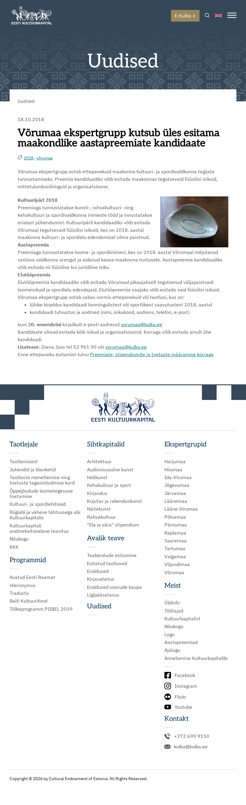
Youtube (183, 707)
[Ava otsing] (207, 16)
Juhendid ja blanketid (33, 469)
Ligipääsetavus (103, 595)
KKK (14, 547)
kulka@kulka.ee (191, 747)
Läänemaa (175, 501)
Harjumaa (175, 461)
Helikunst (97, 477)
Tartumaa (174, 548)
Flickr (180, 697)
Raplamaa (175, 532)
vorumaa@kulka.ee (141, 324)
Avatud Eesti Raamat (32, 577)
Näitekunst (99, 508)
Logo (169, 634)
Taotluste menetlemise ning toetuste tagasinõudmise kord (42, 480)
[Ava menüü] (231, 16)
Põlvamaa (175, 517)
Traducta (19, 593)
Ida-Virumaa (178, 477)
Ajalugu (172, 650)
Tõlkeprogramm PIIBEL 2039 (41, 609)
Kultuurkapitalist (182, 618)
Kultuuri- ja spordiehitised (38, 504)
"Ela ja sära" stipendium (113, 524)
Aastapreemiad (181, 642)
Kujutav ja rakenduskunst (114, 501)
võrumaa (44, 158)
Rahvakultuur (101, 517)
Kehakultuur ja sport (109, 485)
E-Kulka (183, 16)
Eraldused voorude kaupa (114, 587)
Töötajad (173, 610)
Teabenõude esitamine (111, 555)
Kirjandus (97, 493)
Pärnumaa (175, 524)
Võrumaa (174, 572)
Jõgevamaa (176, 485)
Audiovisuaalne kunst (110, 469)
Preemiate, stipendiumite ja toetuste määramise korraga (152, 354)
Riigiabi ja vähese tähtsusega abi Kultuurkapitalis (45, 514)
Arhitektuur (99, 461)
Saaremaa (175, 540)
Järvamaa (175, 493)
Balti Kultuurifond (28, 601)
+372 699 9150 (191, 736)
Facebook (185, 675)
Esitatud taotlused (107, 563)
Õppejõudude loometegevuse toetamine (41, 493)
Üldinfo (172, 602)
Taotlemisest (24, 461)
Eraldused (98, 571)
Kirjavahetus (100, 579)
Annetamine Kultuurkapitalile (196, 658)
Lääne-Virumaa (181, 508)
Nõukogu (19, 538)
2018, (29, 158)
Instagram (186, 686)
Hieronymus (23, 585)
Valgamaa (175, 556)
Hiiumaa (173, 469)
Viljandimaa (177, 564)
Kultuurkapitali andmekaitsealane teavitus (39, 528)
